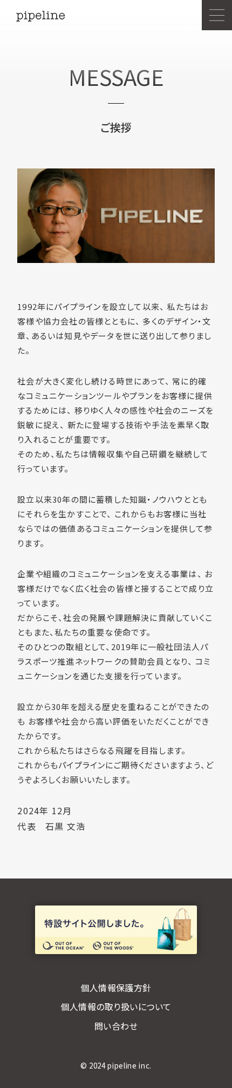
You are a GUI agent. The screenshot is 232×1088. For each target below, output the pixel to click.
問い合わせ (116, 1025)
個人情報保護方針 (116, 987)
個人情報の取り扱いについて (115, 1006)
